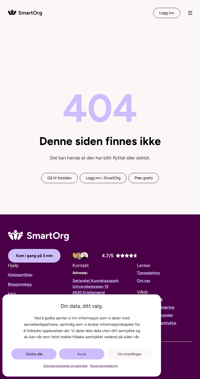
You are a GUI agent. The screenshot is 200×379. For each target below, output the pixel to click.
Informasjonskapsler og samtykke (65, 366)
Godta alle (34, 354)
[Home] (25, 12)
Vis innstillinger (129, 354)
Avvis (81, 354)
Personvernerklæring (104, 366)
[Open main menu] (190, 13)
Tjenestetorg (148, 272)
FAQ (12, 294)
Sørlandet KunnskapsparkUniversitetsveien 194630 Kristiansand (95, 286)
